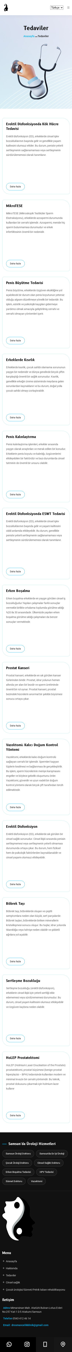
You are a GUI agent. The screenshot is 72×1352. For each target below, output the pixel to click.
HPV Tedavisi (47, 1172)
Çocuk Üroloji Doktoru (17, 1162)
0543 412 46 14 (22, 1318)
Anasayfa (29, 36)
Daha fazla (15, 186)
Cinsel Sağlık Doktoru (48, 1162)
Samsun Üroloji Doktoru (18, 1153)
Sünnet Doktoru (14, 1181)
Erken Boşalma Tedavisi (18, 1172)
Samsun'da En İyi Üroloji (52, 1153)
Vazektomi (36, 1181)
